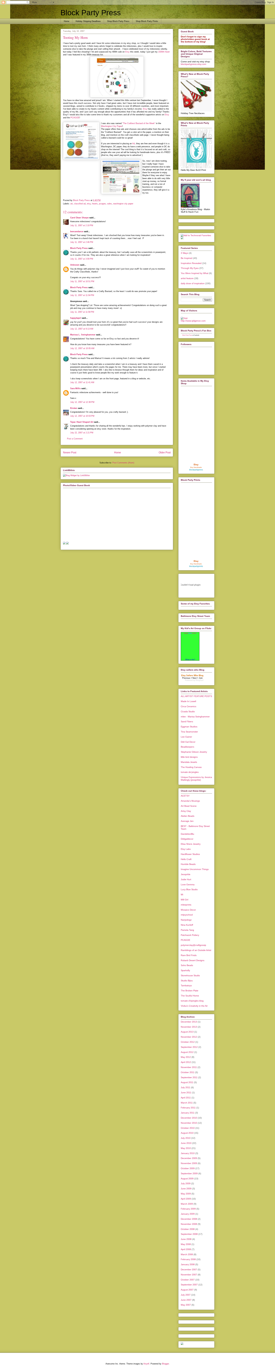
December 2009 (189, 1158)
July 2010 (185, 1138)
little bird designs (189, 757)
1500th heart (164, 52)
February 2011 (188, 1107)
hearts (95, 203)
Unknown (74, 265)
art (71, 203)
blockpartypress (196, 470)
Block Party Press (90, 12)
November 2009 (189, 1163)
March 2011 (187, 1102)
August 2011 (187, 1082)
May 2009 (186, 1193)
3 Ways (184, 253)
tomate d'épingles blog (192, 1000)
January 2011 (187, 1112)
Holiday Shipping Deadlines (88, 21)
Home (66, 21)
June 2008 (186, 1239)
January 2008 (188, 1264)
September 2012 (189, 1047)
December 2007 (189, 1269)
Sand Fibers (187, 721)
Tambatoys (186, 985)
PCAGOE (75, 117)
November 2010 (189, 1123)
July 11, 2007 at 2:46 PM (81, 242)
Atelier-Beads (187, 816)
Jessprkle (185, 874)
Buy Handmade (196, 467)
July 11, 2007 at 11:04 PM (82, 295)
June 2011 (186, 1092)
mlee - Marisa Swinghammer (195, 716)
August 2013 (187, 1031)
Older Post (165, 452)
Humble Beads (188, 864)
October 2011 (187, 1072)
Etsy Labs (186, 849)
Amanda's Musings (190, 801)
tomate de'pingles (190, 772)
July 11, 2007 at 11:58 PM (82, 312)
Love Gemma (187, 884)
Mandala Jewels (189, 762)
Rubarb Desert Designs (192, 960)
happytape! (75, 318)
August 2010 (187, 1133)
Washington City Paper (111, 126)
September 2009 (189, 1173)
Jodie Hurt (186, 879)
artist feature (187, 278)
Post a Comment (75, 438)
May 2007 (186, 1305)
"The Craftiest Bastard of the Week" (138, 123)
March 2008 (187, 1254)
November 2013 (189, 1027)
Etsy (127, 52)
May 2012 (186, 1057)
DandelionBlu (187, 834)
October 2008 (188, 1229)
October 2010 (188, 1128)
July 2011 (185, 1087)
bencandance (76, 231)
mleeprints (186, 904)
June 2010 (186, 1143)
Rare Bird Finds (189, 955)
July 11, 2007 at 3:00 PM (81, 259)
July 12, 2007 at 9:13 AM (81, 329)
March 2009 (187, 1204)
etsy (89, 203)
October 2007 (188, 1279)
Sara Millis (75, 388)
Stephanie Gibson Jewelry (194, 752)
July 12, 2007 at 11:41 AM (82, 382)
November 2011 (189, 1067)
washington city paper (123, 203)
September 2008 (189, 1234)
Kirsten (73, 408)
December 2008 (189, 1219)
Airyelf (146, 1364)
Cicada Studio (188, 711)
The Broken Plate (189, 990)
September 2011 (189, 1077)
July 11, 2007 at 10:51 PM (82, 281)
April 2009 (186, 1198)
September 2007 (189, 1284)
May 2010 (186, 1148)
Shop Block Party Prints (147, 21)
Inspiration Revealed (191, 263)
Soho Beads (187, 965)
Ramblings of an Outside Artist (196, 950)
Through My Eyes (190, 268)
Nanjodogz (186, 920)
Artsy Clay (186, 811)
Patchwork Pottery (190, 935)
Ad (133, 143)
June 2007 (186, 1300)
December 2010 (189, 1118)
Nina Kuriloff (187, 925)
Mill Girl (184, 899)
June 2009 (186, 1188)
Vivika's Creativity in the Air (194, 1006)
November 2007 (189, 1274)
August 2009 (187, 1178)
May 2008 (186, 1244)
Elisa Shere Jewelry (191, 844)
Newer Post (69, 452)
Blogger (165, 1364)
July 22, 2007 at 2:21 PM (81, 432)
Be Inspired (186, 258)
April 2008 (186, 1249)
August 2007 (187, 1289)
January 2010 (188, 1153)
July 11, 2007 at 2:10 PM (81, 225)
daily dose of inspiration (192, 283)
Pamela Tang (187, 930)
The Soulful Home (190, 995)
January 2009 (188, 1214)
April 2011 (186, 1097)
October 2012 (188, 1042)
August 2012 (187, 1052)
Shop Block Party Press (118, 21)
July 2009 (185, 1183)
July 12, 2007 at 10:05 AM (82, 348)
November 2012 (189, 1037)
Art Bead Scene (189, 806)
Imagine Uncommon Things (195, 869)
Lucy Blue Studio (189, 889)
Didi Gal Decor (188, 742)
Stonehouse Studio (190, 975)
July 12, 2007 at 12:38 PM (82, 402)
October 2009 (188, 1168)
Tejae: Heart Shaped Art (81, 422)
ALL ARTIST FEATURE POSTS (196, 696)
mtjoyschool (187, 914)
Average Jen (187, 821)
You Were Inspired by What (194, 273)
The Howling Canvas (191, 767)
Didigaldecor (187, 839)
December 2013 (189, 1021)
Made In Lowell (188, 701)
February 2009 (188, 1208)
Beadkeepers (187, 747)
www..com (190, 633)
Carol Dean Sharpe (79, 217)
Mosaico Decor (188, 910)
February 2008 (188, 1259)
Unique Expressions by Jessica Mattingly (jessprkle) (196, 778)
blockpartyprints (196, 566)
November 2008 (189, 1224)
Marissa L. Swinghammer (82, 334)
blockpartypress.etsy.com (193, 64)
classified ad (80, 203)
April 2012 (186, 1062)
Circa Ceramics (188, 706)
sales (109, 203)
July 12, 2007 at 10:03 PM (82, 416)
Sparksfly (185, 970)
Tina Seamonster (189, 731)
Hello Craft (186, 859)
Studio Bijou (187, 980)
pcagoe (102, 203)
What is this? (190, 659)
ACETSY (185, 795)
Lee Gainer (186, 736)
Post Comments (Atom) (123, 462)
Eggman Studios (189, 726)
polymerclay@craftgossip (193, 945)
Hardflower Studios (190, 854)
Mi (182, 894)
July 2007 (185, 1295)
